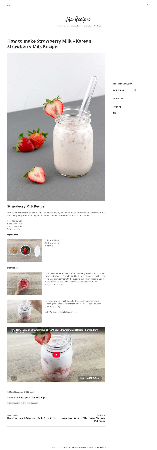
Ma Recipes (78, 19)
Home (9, 6)
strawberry (33, 403)
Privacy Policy (100, 447)
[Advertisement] (131, 60)
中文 (114, 113)
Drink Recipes (22, 397)
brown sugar (13, 403)
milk (23, 403)
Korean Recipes (39, 397)
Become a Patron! (119, 98)
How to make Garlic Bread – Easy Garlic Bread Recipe (31, 418)
